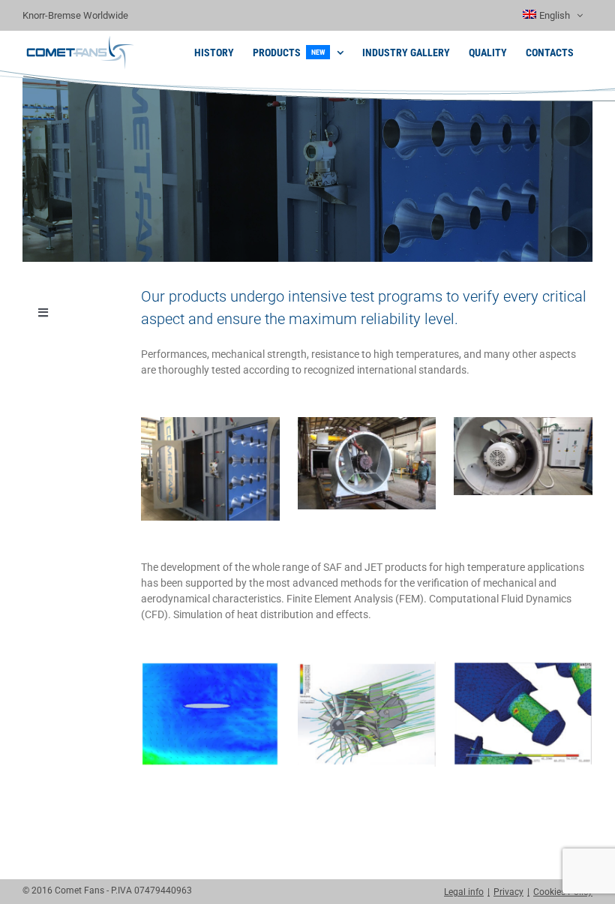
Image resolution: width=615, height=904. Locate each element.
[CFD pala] (210, 667)
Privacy (509, 892)
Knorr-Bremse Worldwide (75, 15)
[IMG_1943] (210, 422)
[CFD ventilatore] (367, 667)
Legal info (464, 892)
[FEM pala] (523, 667)
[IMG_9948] (367, 422)
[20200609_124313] (523, 422)
